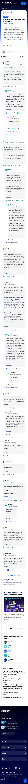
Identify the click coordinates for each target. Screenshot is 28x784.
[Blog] (2, 768)
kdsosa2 (9, 504)
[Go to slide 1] (6, 629)
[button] (2, 3)
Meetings (4, 8)
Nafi (6, 140)
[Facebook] (19, 768)
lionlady (7, 393)
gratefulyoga (8, 553)
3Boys (11, 204)
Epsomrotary (8, 461)
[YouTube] (13, 768)
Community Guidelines (10, 584)
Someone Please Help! (9, 692)
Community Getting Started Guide (12, 582)
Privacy (6, 772)
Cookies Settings (5, 776)
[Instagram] (16, 768)
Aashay (7, 440)
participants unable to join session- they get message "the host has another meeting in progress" (13, 686)
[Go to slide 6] (17, 629)
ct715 (9, 654)
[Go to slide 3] (10, 629)
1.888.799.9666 (6, 718)
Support (4, 759)
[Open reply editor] (14, 51)
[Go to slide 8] (21, 629)
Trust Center (12, 772)
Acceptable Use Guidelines (7, 774)
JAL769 (12, 117)
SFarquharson (8, 12)
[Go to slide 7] (19, 629)
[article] (14, 74)
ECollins (10, 645)
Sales (4, 753)
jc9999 (10, 650)
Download (5, 747)
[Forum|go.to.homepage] (11, 3)
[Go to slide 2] (8, 629)
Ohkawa (7, 61)
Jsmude (9, 90)
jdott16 (10, 641)
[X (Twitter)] (9, 768)
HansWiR (9, 334)
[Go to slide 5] (15, 629)
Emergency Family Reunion (11, 697)
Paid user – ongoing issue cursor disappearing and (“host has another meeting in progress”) (14, 672)
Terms (2, 772)
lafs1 (6, 527)
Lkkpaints (7, 282)
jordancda (10, 659)
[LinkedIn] (6, 768)
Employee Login (13, 776)
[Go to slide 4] (13, 629)
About (4, 741)
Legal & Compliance (18, 774)
